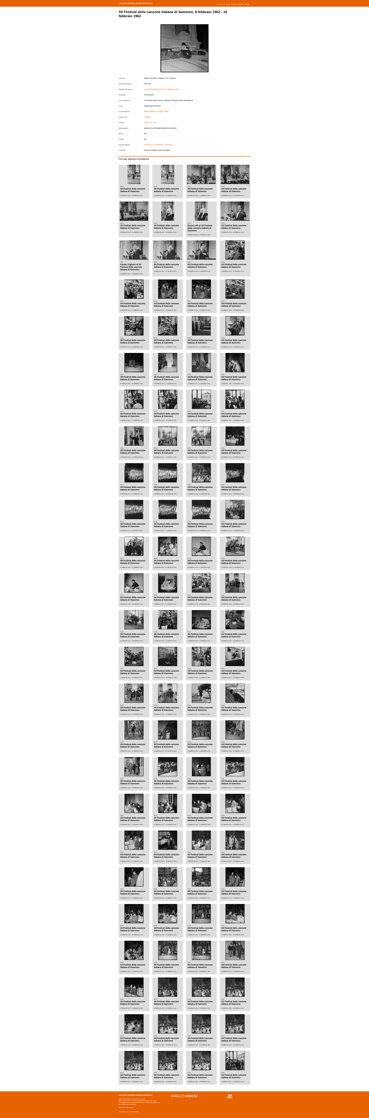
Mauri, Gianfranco (151, 111)
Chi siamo (226, 4)
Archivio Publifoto (237, 4)
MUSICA (168, 145)
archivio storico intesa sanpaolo (135, 3)
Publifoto (147, 117)
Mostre (247, 4)
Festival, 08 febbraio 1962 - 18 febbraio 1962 (161, 89)
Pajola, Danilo (163, 111)
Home (220, 4)
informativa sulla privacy (126, 1107)
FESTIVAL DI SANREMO (153, 145)
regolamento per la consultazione (129, 1112)
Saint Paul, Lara (150, 122)
